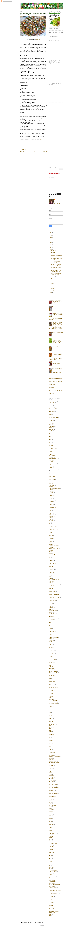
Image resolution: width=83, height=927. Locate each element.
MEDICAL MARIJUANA (53, 672)
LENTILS (50, 644)
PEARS (50, 728)
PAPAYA (50, 715)
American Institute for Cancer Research (55, 378)
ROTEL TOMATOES (52, 800)
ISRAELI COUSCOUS (52, 624)
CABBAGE (51, 472)
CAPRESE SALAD (52, 479)
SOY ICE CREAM (52, 828)
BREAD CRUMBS (52, 455)
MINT (50, 678)
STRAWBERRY (51, 842)
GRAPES (50, 578)
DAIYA (50, 522)
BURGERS (50, 466)
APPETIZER (51, 416)
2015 (51, 242)
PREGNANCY (51, 759)
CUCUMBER (51, 516)
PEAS (50, 730)
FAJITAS (50, 553)
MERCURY (51, 674)
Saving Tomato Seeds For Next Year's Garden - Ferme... (56, 274)
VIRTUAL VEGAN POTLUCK (54, 893)
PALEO (50, 712)
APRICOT (50, 421)
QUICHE (50, 769)
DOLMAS (50, 532)
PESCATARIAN (51, 736)
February (52, 288)
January (52, 290)
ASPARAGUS (51, 429)
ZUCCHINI (51, 917)
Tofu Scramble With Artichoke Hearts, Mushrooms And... (56, 271)
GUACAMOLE (51, 585)
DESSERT (50, 528)
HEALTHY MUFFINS (52, 600)
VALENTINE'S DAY (52, 876)
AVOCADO (51, 430)
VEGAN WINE (51, 886)
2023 (51, 232)
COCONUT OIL (51, 504)
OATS (50, 697)
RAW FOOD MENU (52, 786)
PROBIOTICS (51, 765)
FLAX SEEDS (51, 560)
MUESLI (50, 683)
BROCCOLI (51, 460)
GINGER (50, 567)
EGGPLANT (51, 541)
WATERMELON (51, 906)
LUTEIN (50, 656)
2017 (51, 239)
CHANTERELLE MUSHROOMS (54, 488)
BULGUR (50, 464)
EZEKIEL (50, 551)
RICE (50, 794)
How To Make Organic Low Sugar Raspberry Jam (57, 362)
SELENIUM (51, 817)
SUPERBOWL (51, 849)
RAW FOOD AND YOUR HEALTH (55, 783)
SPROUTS (50, 837)
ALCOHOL (51, 404)
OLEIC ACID (51, 699)
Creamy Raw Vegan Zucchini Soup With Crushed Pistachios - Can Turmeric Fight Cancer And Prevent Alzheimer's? (57, 341)
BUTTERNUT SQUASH (53, 469)
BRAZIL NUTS (51, 454)
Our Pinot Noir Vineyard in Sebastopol (55, 390)
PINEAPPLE (51, 743)
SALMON (50, 806)
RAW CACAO (51, 777)
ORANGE (50, 706)
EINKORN (50, 544)
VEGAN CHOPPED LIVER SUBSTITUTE (53, 881)
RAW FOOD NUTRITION (53, 787)
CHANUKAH (51, 489)
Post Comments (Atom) (29, 153)
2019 (51, 235)
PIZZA (50, 746)
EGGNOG (50, 539)
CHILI (50, 494)
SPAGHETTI (51, 831)
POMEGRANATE (52, 752)
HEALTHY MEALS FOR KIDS (54, 597)
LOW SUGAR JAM (52, 653)
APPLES (50, 418)
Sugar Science (51, 393)
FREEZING (51, 562)
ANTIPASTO (51, 413)
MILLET (50, 677)
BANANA (50, 436)
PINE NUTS (51, 742)
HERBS (50, 606)
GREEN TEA (51, 582)
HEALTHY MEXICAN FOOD (54, 598)
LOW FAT (50, 652)
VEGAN (50, 879)
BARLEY (50, 438)
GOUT (50, 575)
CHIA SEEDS (51, 492)
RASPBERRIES (51, 775)
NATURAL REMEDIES (53, 686)
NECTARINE (51, 688)
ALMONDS (51, 405)
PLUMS (50, 749)
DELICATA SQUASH (52, 526)
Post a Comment (23, 149)
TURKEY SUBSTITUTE (53, 871)
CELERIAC (51, 486)
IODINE (50, 621)
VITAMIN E (51, 902)
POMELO (50, 753)
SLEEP (50, 823)
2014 (51, 244)
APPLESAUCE (51, 420)
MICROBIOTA (51, 675)
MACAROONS (51, 662)
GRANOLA (51, 576)
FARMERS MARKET (52, 554)
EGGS (50, 542)
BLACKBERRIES (52, 449)
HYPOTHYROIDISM (52, 613)
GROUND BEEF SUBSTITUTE (54, 584)
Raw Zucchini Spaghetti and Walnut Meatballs (57, 347)
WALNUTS (51, 905)
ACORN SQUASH (52, 402)
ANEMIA (50, 410)
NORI (50, 691)
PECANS (50, 731)
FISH (49, 559)
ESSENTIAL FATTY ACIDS (53, 548)
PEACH (50, 725)
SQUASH (50, 839)
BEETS (50, 444)
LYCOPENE (51, 657)
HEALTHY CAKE (52, 591)
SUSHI (50, 851)
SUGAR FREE (51, 846)
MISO (50, 680)
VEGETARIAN (22, 142)
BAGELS (50, 433)
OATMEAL (51, 696)
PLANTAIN (51, 748)
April (52, 285)
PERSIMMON (51, 734)
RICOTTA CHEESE (52, 796)
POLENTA (50, 750)
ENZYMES (51, 547)
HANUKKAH (51, 588)
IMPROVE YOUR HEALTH (53, 618)
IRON (50, 622)
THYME (50, 864)
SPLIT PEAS (51, 836)
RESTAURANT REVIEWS (53, 793)
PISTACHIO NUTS (52, 745)
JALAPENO (51, 626)
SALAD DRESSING (52, 805)
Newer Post (22, 151)
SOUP (50, 825)
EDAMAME (51, 538)
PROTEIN (50, 766)
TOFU (50, 865)
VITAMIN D (51, 901)
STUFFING (51, 845)
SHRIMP (50, 821)
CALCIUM (51, 473)
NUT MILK (51, 693)
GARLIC (50, 565)
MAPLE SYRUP (51, 668)
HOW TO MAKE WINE (53, 610)
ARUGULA (51, 427)
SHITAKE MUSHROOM (53, 820)
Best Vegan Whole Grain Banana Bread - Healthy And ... (56, 259)
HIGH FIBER (51, 607)
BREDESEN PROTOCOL (53, 458)
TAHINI (50, 858)
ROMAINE (50, 799)
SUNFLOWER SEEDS (52, 848)
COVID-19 (50, 513)
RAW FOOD (51, 781)
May (52, 283)
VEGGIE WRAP (51, 892)
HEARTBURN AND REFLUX (54, 601)
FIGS (49, 557)
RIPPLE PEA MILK (52, 797)
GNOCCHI (50, 570)
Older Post (45, 151)
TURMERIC (51, 873)
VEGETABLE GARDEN (53, 887)
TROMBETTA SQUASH (53, 870)
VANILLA (50, 877)
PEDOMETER (51, 733)
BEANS (50, 442)
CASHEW (50, 482)
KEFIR (50, 635)
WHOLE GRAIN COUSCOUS (54, 911)
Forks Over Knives (52, 384)
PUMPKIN (50, 768)
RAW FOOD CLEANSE (53, 784)
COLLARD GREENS (52, 507)
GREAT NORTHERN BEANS (54, 579)
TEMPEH (50, 861)
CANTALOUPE (51, 477)
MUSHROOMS (51, 684)
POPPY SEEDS (51, 755)
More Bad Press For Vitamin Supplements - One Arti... (56, 268)
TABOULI (50, 855)
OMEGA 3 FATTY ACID (53, 700)
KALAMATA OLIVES (52, 632)
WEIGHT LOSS (51, 908)
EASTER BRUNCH (52, 536)
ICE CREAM (51, 615)
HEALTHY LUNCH (52, 595)
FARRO (50, 556)
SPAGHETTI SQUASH (52, 833)
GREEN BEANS (51, 581)
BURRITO (50, 467)
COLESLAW (51, 506)
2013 (51, 245)
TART (50, 859)
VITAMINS (51, 903)
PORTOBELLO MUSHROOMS (54, 756)
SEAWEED (51, 814)
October (52, 254)
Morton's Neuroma (52, 681)
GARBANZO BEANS (52, 563)
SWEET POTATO (52, 852)
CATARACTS (51, 483)
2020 (51, 234)
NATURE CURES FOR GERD (54, 687)
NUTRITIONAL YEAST (53, 694)
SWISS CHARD (51, 853)
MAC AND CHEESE (52, 659)
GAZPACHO (51, 566)
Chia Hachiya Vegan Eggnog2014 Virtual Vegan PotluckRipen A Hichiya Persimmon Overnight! (57, 370)
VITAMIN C (51, 899)
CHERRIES (51, 491)
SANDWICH (51, 809)
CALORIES (51, 475)
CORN (50, 510)
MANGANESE (51, 663)
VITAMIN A (51, 895)
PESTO (50, 737)
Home (33, 151)
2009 (51, 294)
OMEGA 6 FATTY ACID (53, 702)
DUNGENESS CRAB (52, 534)
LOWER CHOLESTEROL (53, 655)
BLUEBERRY (51, 451)
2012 (51, 247)
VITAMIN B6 (51, 898)
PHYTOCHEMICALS (52, 739)
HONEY (50, 609)
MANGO (50, 665)
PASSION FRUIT (51, 719)
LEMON (50, 641)
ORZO (50, 709)
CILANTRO (51, 498)
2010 (51, 292)
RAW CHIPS (51, 778)
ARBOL (50, 424)
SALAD (50, 803)
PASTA (50, 722)
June (52, 281)
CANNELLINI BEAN (52, 476)
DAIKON (50, 519)
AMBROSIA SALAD (52, 408)
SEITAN (50, 815)
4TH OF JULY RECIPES (53, 401)
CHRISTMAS (51, 497)
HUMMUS (50, 612)
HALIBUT (50, 587)
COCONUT (51, 503)
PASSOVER (51, 721)
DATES (50, 523)
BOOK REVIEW (51, 452)
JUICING (50, 629)
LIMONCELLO (51, 647)
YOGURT (50, 914)
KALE (50, 634)
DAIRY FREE (51, 520)
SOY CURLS (51, 827)
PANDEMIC (51, 714)
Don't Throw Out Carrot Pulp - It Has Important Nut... (56, 256)
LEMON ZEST (51, 643)
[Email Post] (43, 139)
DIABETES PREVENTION (53, 529)
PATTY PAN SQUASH (52, 724)
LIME (50, 646)
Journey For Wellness (52, 385)
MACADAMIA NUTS (52, 660)
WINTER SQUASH (52, 912)
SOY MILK (51, 830)
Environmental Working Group (54, 380)
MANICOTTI (51, 666)
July (52, 280)
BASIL (50, 439)
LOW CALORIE (51, 650)
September (53, 276)
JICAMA (50, 628)
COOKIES (50, 508)
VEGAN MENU (51, 883)
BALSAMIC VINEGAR (53, 435)
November (53, 252)
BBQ (49, 441)
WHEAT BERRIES (52, 909)
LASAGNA (50, 638)
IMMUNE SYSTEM (52, 616)
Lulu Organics (51, 387)
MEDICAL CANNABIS (53, 671)
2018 (51, 237)
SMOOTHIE (51, 824)
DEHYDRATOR (51, 525)
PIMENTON (51, 740)
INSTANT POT (51, 619)
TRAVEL (50, 868)
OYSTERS (50, 711)
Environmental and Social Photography (56, 381)
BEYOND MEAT (52, 445)
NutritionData (51, 388)
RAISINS (50, 774)
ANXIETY (50, 414)
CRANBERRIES (51, 514)
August (52, 278)
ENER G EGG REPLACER (53, 545)
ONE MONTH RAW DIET (53, 703)
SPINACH (50, 834)
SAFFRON (50, 802)
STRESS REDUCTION (53, 843)
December (53, 250)
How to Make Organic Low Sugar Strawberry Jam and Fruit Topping (57, 301)
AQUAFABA (51, 423)
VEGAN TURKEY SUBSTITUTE (54, 884)
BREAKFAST (51, 457)
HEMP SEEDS (51, 604)
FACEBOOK (38, 39)
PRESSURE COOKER (52, 761)
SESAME (50, 818)
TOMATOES (51, 867)
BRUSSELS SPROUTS (52, 463)
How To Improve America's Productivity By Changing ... (56, 262)
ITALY (50, 625)
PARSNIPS (50, 718)
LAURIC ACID (51, 640)
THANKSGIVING (52, 862)
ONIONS (50, 705)
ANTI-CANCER (51, 411)
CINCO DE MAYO (52, 500)
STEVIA (50, 840)
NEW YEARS (51, 690)
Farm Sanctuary (51, 383)
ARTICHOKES (51, 426)
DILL (50, 531)
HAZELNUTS (51, 590)
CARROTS (50, 480)
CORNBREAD (51, 511)
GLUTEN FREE (51, 569)
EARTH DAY (51, 535)
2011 (51, 249)
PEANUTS (50, 727)
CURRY (50, 517)
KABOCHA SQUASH (52, 631)
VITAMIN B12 (51, 896)
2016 (51, 240)
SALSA (50, 808)
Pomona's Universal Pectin (53, 391)
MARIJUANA (51, 669)
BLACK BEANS (51, 447)
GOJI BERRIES (51, 573)
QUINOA (50, 771)
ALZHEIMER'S (51, 407)
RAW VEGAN (51, 789)
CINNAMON (51, 501)
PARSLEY (50, 717)
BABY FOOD (51, 432)
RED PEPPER (51, 792)
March (52, 286)
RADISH (50, 772)
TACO (50, 856)
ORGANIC (50, 708)
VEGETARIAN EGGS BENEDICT (55, 890)
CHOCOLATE (51, 495)
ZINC (50, 915)
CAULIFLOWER (51, 485)
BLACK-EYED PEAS (52, 448)
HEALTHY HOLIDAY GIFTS (54, 594)
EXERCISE (51, 550)
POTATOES (51, 758)
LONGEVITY (51, 649)
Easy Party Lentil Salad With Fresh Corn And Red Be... (56, 265)
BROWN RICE (51, 461)
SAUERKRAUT (51, 811)
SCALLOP (50, 812)
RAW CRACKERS (52, 780)
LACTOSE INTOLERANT (53, 637)
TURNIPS (50, 874)
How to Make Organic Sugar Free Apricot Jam (57, 307)
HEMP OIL (51, 603)
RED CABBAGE (51, 790)
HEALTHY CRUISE (52, 593)
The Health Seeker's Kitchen (53, 394)
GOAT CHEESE (51, 572)
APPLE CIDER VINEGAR (53, 417)
